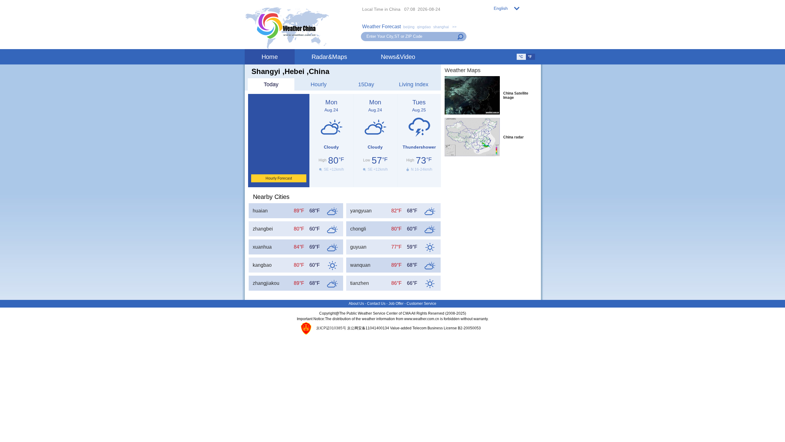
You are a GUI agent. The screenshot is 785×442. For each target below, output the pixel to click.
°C (521, 57)
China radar (513, 137)
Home (270, 56)
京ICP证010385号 (331, 328)
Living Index (413, 84)
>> (454, 27)
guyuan (358, 247)
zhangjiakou (266, 283)
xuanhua (262, 247)
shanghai (441, 27)
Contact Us (376, 303)
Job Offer (396, 303)
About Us (356, 303)
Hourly (319, 84)
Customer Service (421, 303)
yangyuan (361, 210)
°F (530, 57)
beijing (409, 27)
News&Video (398, 56)
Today (271, 84)
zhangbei (263, 228)
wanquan (360, 265)
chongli (358, 228)
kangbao (262, 265)
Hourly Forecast (279, 178)
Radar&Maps (329, 56)
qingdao (424, 27)
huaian (260, 210)
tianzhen (359, 283)
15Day (366, 84)
